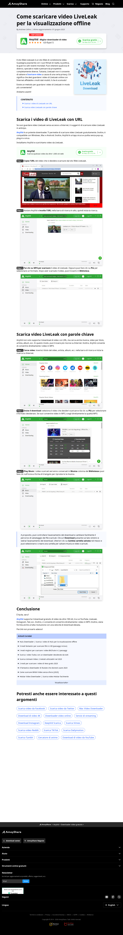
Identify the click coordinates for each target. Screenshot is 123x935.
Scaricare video (34, 74)
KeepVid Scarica (53, 723)
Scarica (70, 4)
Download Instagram (29, 723)
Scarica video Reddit (28, 730)
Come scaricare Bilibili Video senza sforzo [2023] (39, 672)
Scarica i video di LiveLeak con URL (38, 103)
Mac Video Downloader (91, 708)
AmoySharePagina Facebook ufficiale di (113, 897)
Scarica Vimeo (73, 723)
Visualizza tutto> (61, 682)
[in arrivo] (107, 897)
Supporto (84, 4)
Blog (107, 4)
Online (44, 4)
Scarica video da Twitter (62, 708)
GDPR (75, 915)
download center (13, 841)
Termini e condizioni (36, 915)
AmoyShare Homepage (17, 3)
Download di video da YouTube (78, 737)
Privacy (47, 915)
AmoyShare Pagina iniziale (11, 832)
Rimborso (90, 915)
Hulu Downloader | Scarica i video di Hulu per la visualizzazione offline (48, 642)
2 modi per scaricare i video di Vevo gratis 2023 (39, 663)
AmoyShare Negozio (35, 841)
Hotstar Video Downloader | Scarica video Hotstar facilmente (44, 676)
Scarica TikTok (51, 730)
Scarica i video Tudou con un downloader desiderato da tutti (44, 655)
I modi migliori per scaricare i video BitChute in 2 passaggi (43, 650)
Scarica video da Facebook (31, 708)
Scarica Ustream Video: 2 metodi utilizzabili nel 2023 (41, 659)
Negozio (99, 4)
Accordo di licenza (58, 915)
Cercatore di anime (48, 737)
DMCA (69, 915)
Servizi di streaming (86, 715)
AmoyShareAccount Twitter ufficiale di (119, 897)
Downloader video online (58, 715)
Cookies (82, 915)
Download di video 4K (29, 715)
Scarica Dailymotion (73, 730)
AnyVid (20, 132)
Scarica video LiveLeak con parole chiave (40, 107)
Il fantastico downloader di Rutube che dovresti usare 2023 (43, 668)
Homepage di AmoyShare (45, 824)
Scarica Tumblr (25, 737)
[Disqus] (61, 782)
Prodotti (57, 4)
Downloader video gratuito (71, 824)
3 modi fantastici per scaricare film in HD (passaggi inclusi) (43, 646)
